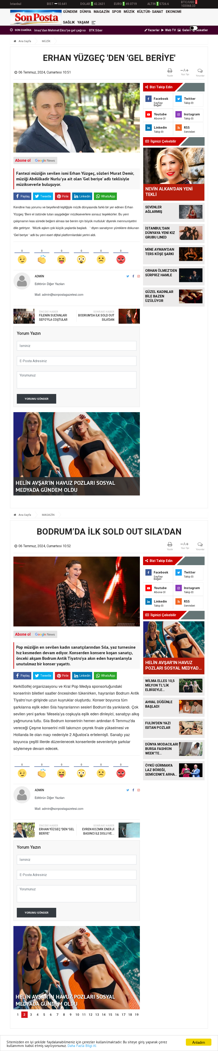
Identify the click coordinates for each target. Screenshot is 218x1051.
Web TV (170, 30)
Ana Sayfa (24, 41)
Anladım (198, 1042)
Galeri (186, 30)
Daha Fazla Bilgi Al (81, 1045)
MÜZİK (129, 12)
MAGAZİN (101, 12)
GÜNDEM (70, 12)
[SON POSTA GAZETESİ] (36, 17)
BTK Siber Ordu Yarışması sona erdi (90, 30)
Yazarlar (153, 30)
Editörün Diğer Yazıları (50, 284)
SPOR (116, 12)
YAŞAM (83, 22)
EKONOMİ (173, 12)
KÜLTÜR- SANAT (150, 12)
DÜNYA (85, 12)
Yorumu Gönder (36, 398)
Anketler (201, 30)
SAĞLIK (69, 22)
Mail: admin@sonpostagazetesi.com (59, 294)
